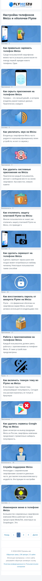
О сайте (32, 554)
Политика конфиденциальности (14, 564)
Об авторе (24, 554)
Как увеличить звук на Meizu (19, 132)
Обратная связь (13, 554)
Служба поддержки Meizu (18, 467)
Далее (35, 535)
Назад (6, 535)
